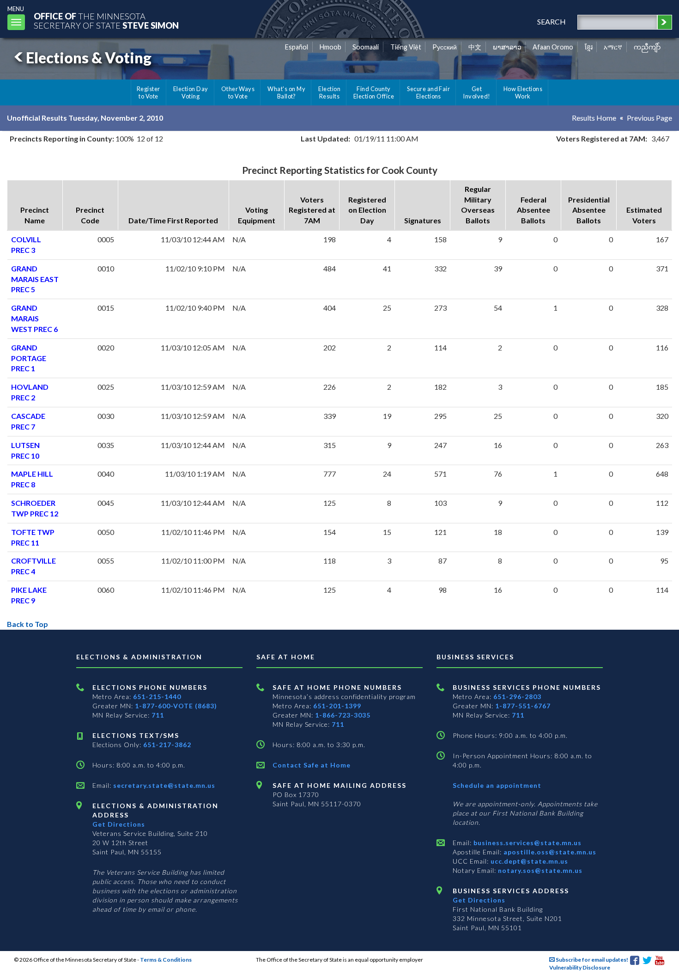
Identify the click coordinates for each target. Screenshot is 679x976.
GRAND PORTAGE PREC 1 (28, 358)
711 (158, 715)
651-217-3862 (167, 745)
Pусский (444, 47)
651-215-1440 (157, 696)
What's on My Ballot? (286, 92)
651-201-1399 (337, 706)
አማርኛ (613, 47)
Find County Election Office (373, 92)
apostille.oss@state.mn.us (549, 852)
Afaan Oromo (553, 47)
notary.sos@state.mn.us (539, 870)
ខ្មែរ (589, 47)
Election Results (329, 92)
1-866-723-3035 (342, 715)
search (551, 21)
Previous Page (649, 117)
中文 (474, 47)
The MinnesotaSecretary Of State (106, 20)
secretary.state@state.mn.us (163, 785)
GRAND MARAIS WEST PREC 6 (34, 318)
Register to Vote (148, 92)
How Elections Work (522, 92)
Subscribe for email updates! (591, 959)
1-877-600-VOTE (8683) (176, 706)
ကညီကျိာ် (647, 47)
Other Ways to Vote (238, 92)
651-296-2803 (517, 696)
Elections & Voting (89, 58)
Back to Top (27, 624)
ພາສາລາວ (507, 47)
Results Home (594, 117)
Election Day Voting (190, 92)
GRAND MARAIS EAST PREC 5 (35, 279)
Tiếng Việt (405, 47)
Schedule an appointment (497, 785)
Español (296, 47)
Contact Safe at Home (312, 765)
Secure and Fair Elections (428, 92)
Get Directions (118, 824)
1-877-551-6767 (523, 706)
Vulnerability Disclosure (579, 967)
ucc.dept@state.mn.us (528, 861)
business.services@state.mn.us (527, 843)
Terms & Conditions (166, 959)
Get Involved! (476, 92)
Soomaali (365, 47)
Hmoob (330, 47)
